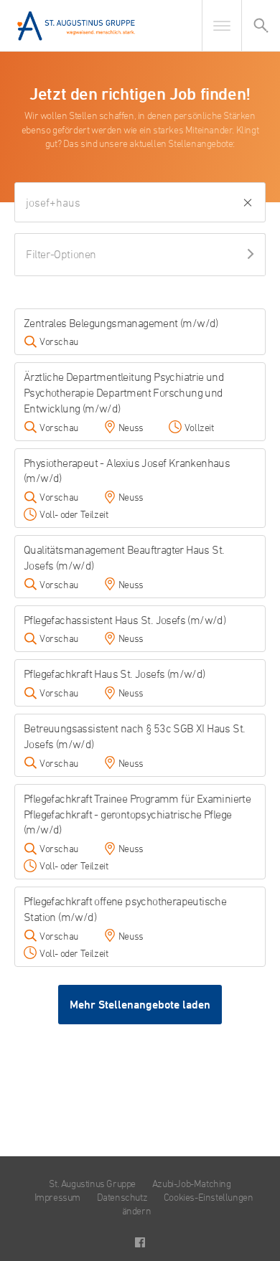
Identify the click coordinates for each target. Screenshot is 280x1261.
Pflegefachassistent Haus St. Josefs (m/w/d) (124, 619)
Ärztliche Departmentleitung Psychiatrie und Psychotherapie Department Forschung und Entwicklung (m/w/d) (124, 392)
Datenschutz (122, 1197)
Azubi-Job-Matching (191, 1183)
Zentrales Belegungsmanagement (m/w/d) (121, 322)
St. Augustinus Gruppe (92, 1183)
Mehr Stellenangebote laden (140, 1004)
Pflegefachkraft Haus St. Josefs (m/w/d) (114, 673)
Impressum (57, 1197)
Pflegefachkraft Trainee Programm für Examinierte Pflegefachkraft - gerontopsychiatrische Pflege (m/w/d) (137, 814)
